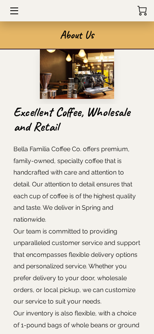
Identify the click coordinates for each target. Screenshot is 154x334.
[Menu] (13, 10)
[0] (142, 10)
